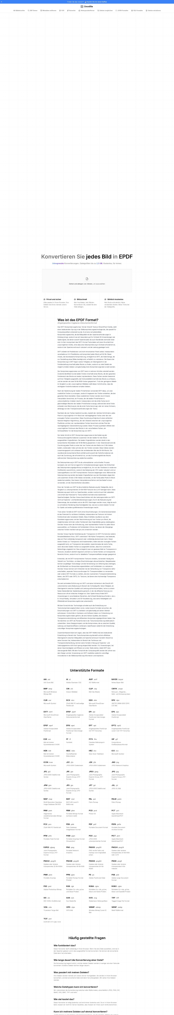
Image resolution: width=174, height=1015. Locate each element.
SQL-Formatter (138, 10)
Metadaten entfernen (49, 10)
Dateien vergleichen (106, 10)
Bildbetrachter (20, 10)
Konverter (72, 10)
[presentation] (87, 280)
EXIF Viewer (33, 10)
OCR (62, 10)
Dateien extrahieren (154, 10)
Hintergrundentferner (88, 10)
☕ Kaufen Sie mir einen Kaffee (96, 2)
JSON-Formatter (123, 10)
